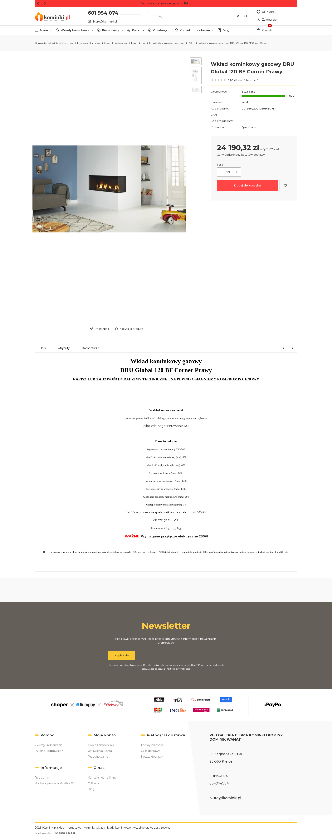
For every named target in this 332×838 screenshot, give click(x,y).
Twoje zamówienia (101, 745)
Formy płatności (152, 745)
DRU (191, 43)
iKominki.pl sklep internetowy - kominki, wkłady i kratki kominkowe (72, 43)
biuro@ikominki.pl (105, 21)
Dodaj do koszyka (247, 185)
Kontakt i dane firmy (102, 777)
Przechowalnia (98, 756)
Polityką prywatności (178, 668)
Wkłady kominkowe (75, 30)
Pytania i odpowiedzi (49, 751)
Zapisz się (122, 655)
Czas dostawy (150, 751)
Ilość (220, 164)
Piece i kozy (110, 30)
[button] (294, 4)
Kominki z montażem (195, 30)
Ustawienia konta (100, 751)
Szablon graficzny (55, 832)
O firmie (93, 783)
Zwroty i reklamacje (48, 745)
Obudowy (160, 30)
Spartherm (249, 127)
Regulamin (149, 664)
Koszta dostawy (152, 756)
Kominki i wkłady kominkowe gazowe (163, 43)
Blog (226, 30)
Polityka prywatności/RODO (55, 783)
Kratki (136, 30)
